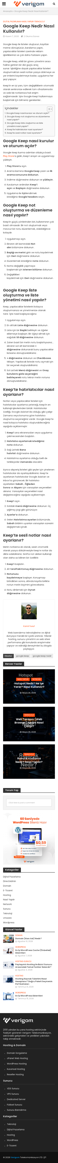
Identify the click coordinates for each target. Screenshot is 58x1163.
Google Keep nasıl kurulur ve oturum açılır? (27, 113)
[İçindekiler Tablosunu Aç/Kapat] (48, 109)
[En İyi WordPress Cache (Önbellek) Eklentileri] (8, 950)
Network (36, 679)
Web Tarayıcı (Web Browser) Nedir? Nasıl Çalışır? (29, 723)
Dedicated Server (16, 1099)
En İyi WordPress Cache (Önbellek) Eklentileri (33, 951)
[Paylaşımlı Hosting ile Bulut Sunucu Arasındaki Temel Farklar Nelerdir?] (8, 964)
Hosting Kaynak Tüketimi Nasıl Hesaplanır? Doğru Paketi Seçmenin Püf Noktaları (33, 981)
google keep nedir (42, 656)
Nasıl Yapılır (28, 21)
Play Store (8, 156)
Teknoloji (39, 21)
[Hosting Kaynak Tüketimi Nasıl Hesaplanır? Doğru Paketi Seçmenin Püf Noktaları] (8, 979)
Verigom (15, 1157)
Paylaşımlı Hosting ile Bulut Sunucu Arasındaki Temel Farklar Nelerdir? (33, 965)
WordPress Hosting (17, 1063)
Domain (18, 935)
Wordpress (20, 947)
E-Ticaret (12, 1145)
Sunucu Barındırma (16, 1110)
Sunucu (27, 961)
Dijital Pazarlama (12, 21)
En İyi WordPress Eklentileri (29, 995)
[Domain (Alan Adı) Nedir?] (8, 938)
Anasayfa (8, 11)
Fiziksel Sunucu (14, 1104)
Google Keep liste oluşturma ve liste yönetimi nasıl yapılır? (25, 125)
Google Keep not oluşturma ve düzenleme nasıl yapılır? (28, 118)
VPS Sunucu (13, 1094)
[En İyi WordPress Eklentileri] (8, 996)
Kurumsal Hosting (16, 1069)
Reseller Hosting (15, 1074)
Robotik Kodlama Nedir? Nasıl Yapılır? (29, 760)
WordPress (12, 1140)
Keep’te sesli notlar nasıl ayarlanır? (24, 132)
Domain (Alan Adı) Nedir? (28, 938)
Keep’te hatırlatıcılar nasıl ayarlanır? (25, 129)
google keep (22, 656)
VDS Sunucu (13, 1088)
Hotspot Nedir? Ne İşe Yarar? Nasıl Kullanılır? (29, 685)
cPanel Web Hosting (17, 1058)
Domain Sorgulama (17, 1053)
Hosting (19, 961)
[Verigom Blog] (19, 1021)
